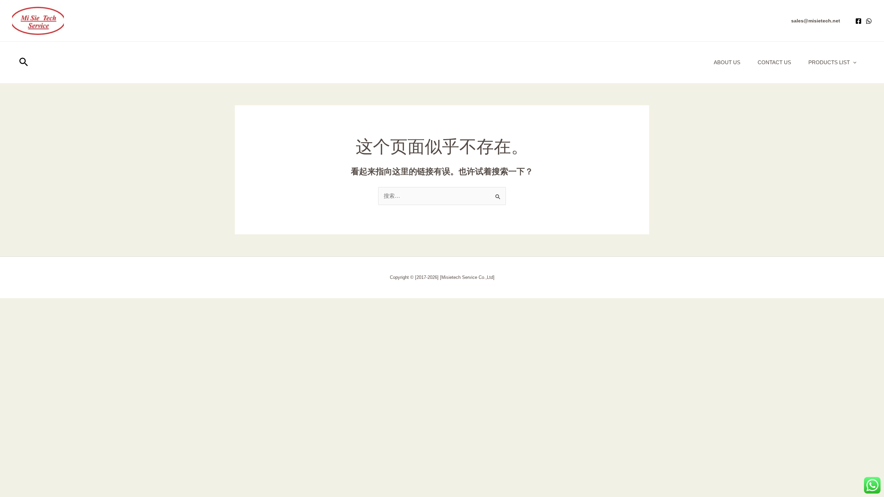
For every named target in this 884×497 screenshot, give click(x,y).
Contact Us (774, 62)
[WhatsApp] (869, 21)
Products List (829, 62)
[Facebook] (858, 21)
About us (727, 62)
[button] (815, 21)
